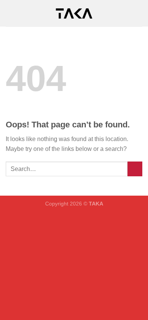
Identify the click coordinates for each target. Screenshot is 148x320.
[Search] (139, 13)
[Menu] (10, 13)
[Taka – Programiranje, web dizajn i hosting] (74, 13)
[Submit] (135, 169)
